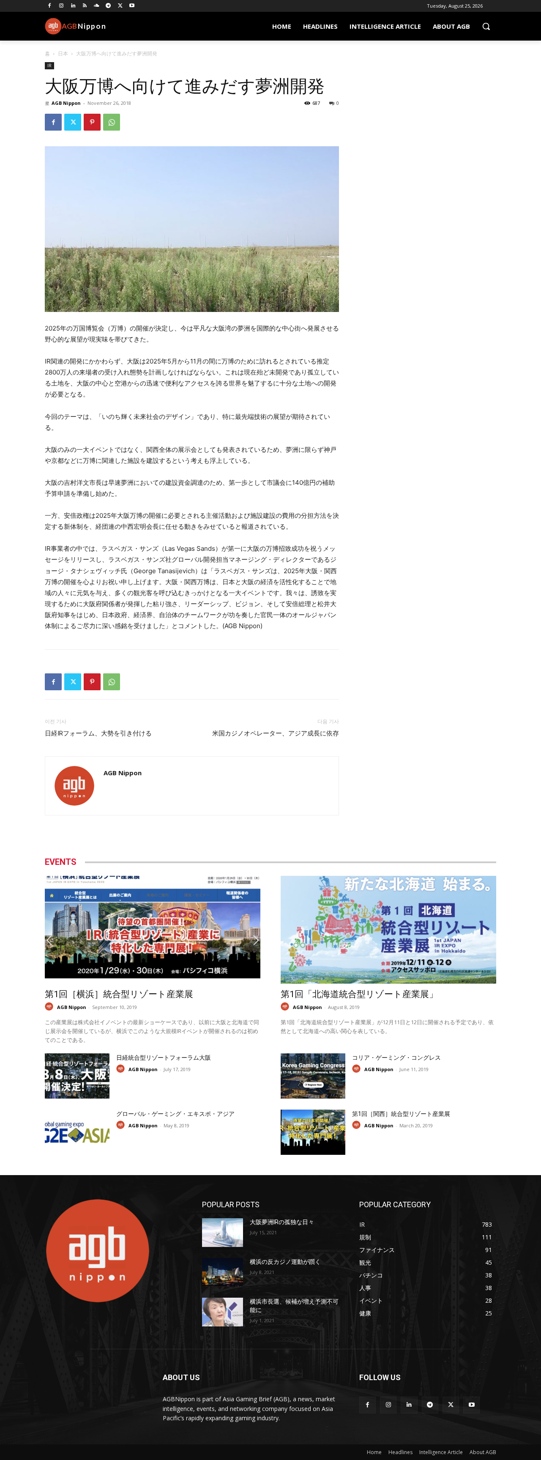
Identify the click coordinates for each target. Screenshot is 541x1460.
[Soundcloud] (96, 6)
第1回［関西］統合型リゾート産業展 (401, 1113)
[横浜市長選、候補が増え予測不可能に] (222, 1312)
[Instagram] (61, 6)
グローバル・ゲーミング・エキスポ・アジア (175, 1113)
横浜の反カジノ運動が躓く (285, 1261)
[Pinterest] (92, 122)
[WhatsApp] (111, 122)
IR (49, 65)
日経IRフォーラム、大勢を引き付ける (98, 733)
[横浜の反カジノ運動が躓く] (222, 1272)
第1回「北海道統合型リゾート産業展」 (359, 994)
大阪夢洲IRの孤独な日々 (282, 1222)
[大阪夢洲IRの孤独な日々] (222, 1232)
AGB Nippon (66, 103)
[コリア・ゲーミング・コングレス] (313, 1076)
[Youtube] (132, 6)
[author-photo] (50, 1006)
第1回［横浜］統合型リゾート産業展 (119, 994)
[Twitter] (120, 6)
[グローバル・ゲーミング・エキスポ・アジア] (77, 1132)
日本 (63, 53)
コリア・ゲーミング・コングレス (396, 1057)
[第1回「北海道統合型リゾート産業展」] (388, 930)
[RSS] (85, 6)
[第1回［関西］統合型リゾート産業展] (313, 1132)
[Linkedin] (73, 6)
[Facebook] (50, 6)
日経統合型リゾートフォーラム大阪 (163, 1057)
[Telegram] (108, 6)
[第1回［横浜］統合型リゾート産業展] (152, 930)
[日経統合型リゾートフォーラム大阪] (77, 1076)
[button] (486, 26)
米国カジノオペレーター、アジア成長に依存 (275, 733)
